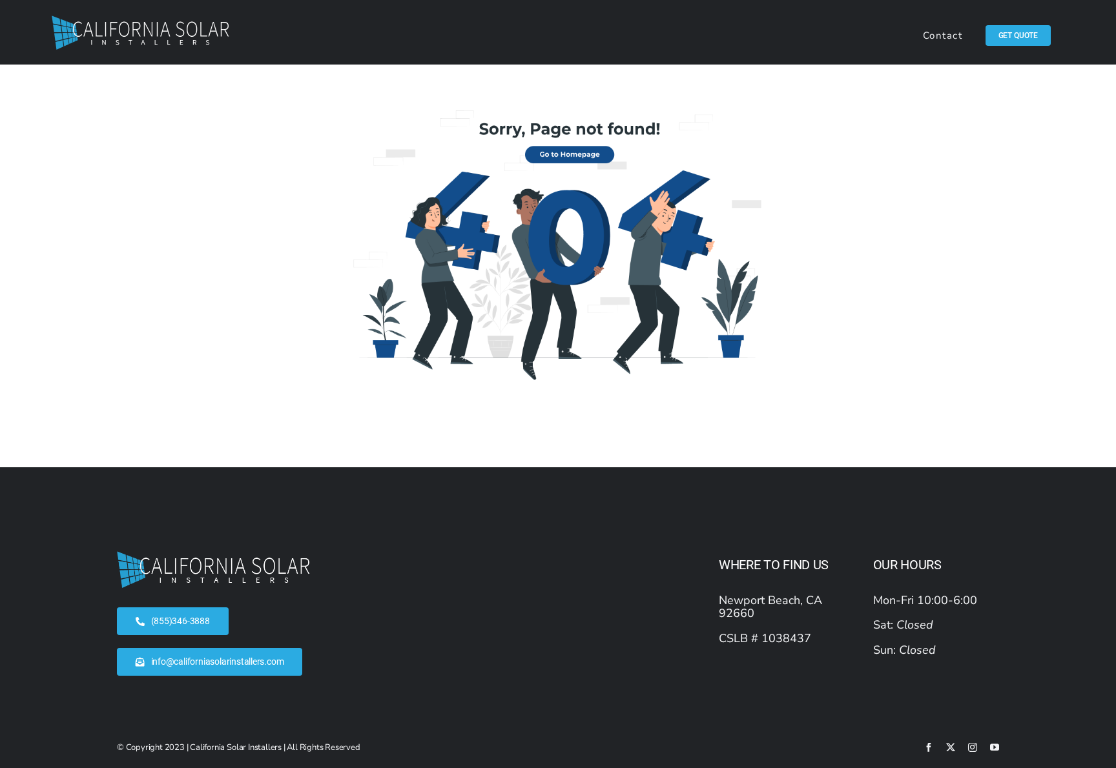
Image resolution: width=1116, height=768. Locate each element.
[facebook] (928, 747)
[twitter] (950, 747)
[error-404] (558, 109)
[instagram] (972, 747)
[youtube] (994, 747)
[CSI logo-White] (141, 21)
